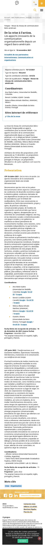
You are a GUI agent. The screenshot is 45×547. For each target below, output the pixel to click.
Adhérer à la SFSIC (30, 507)
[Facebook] (5, 495)
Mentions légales (30, 509)
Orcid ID (30, 300)
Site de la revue (13, 116)
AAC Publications (18, 17)
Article (28, 17)
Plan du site (28, 512)
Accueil (7, 17)
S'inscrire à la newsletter (30, 495)
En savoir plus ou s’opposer (22, 537)
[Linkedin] (16, 495)
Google (24, 292)
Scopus (19, 294)
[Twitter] (10, 495)
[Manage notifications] (39, 538)
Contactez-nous (29, 504)
